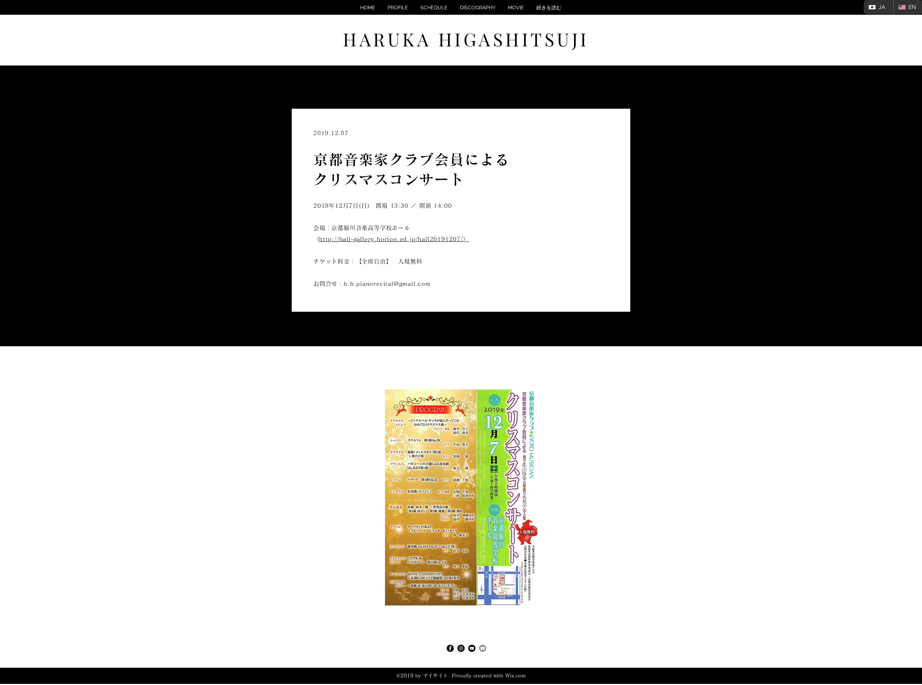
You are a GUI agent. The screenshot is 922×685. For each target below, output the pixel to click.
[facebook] (450, 648)
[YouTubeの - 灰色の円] (482, 648)
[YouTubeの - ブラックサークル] (471, 648)
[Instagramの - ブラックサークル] (461, 648)
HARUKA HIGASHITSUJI (466, 39)
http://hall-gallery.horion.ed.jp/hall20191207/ (391, 239)
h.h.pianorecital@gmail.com (387, 284)
